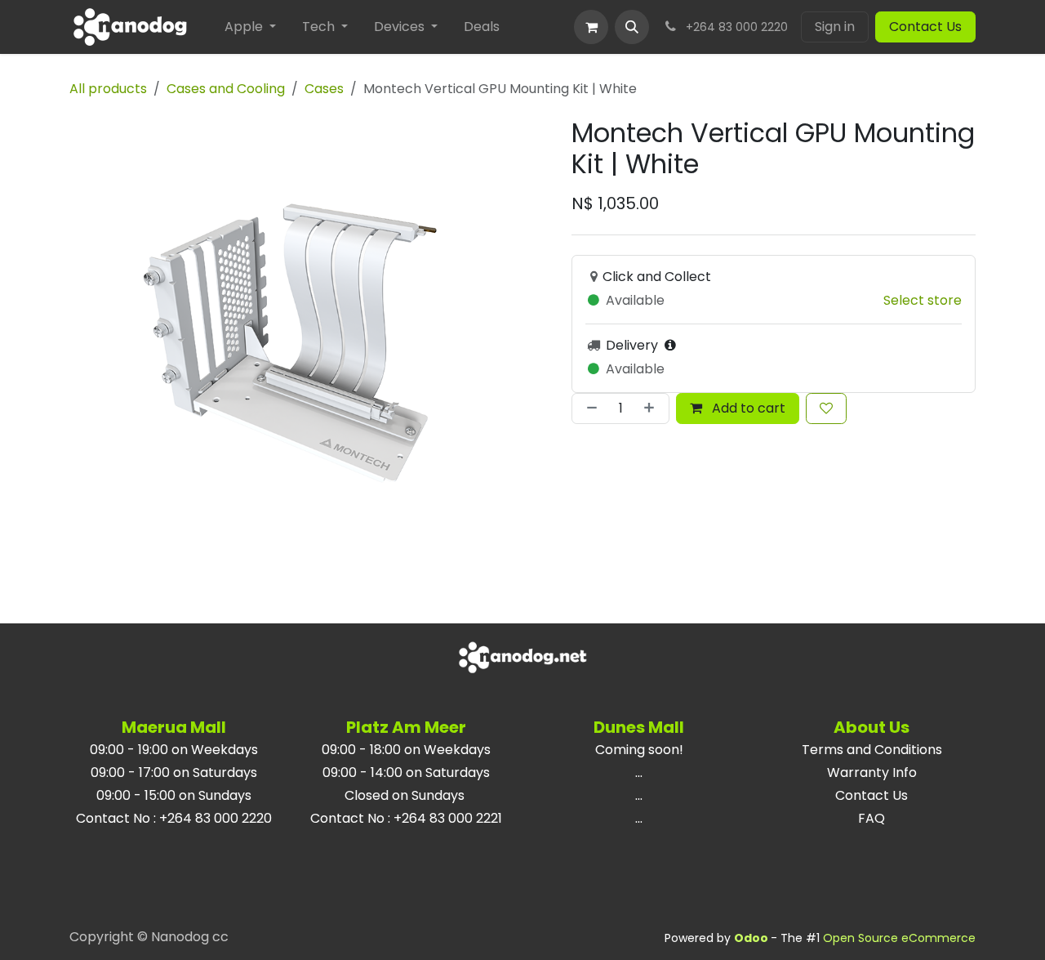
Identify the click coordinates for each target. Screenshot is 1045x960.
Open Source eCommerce (899, 938)
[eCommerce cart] (591, 27)
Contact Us (925, 26)
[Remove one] (588, 408)
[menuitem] (250, 27)
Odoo (752, 938)
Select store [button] (922, 300)
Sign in (835, 26)
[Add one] (652, 408)
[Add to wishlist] (826, 408)
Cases (324, 88)
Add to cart (747, 408)
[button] (632, 27)
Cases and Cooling (226, 88)
